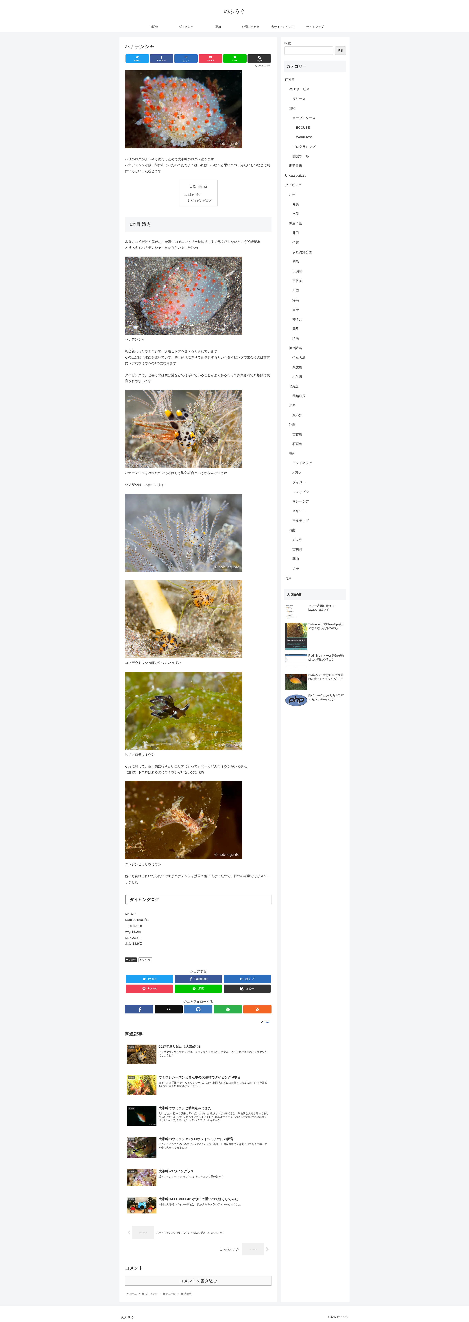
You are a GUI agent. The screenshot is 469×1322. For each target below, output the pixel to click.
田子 (295, 309)
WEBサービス (299, 89)
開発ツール (300, 156)
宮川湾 (297, 549)
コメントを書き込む (198, 1281)
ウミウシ (146, 959)
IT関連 (290, 79)
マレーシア (300, 501)
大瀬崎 (132, 959)
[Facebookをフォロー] (139, 1009)
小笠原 (297, 377)
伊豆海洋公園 (302, 252)
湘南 (292, 530)
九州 (292, 195)
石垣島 (297, 444)
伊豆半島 (295, 223)
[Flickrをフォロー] (169, 1009)
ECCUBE (303, 127)
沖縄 (292, 425)
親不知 (297, 415)
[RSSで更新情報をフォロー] (257, 1009)
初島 (295, 262)
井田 (295, 233)
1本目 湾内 (194, 194)
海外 (292, 453)
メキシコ (299, 511)
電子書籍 (295, 166)
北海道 (294, 386)
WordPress (304, 137)
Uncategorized (295, 175)
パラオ (297, 473)
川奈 (295, 290)
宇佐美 (297, 281)
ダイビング (293, 185)
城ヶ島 (297, 540)
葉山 (295, 559)
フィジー (299, 482)
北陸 (292, 405)
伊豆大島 (299, 357)
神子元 (297, 319)
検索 (287, 43)
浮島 (295, 300)
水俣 (295, 214)
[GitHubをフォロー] (198, 1009)
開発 (292, 108)
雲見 (295, 329)
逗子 (295, 568)
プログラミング (303, 147)
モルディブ (300, 520)
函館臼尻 (299, 396)
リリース (299, 99)
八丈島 (297, 367)
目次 (193, 186)
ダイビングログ (201, 200)
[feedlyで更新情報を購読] (228, 1009)
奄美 (295, 204)
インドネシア (302, 463)
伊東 (295, 242)
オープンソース (303, 118)
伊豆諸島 (295, 348)
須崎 (295, 338)
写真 (288, 578)
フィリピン (300, 492)
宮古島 (297, 434)
